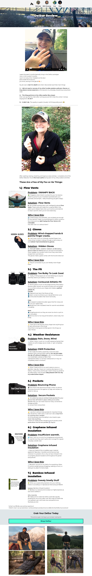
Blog (60, 6)
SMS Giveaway (47, 6)
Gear (54, 6)
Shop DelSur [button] (46, 521)
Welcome (38, 6)
